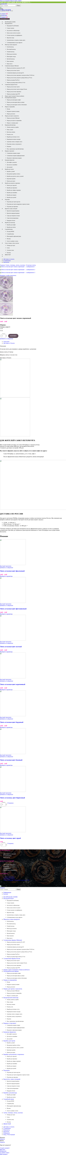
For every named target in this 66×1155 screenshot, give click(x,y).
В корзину (13, 335)
